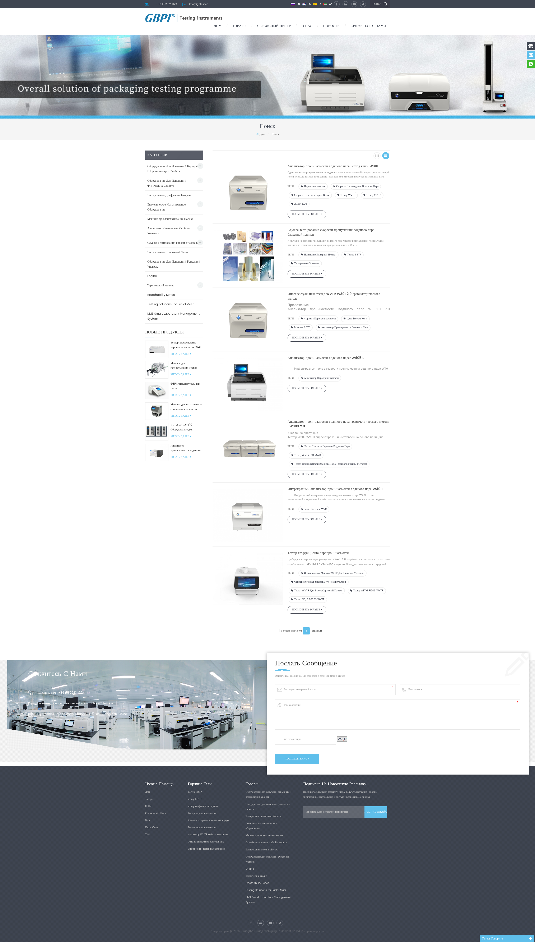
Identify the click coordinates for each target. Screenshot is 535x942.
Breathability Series (161, 294)
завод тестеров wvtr (315, 509)
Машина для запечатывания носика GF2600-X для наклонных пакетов (187, 365)
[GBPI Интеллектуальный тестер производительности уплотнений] (156, 390)
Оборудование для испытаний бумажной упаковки (173, 264)
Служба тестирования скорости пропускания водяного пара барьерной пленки (331, 232)
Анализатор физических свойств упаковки (168, 231)
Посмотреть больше (306, 214)
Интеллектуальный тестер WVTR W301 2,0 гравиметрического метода (334, 296)
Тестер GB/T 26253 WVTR (309, 599)
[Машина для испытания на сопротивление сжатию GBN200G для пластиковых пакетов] (156, 411)
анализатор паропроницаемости (321, 378)
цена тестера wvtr (357, 319)
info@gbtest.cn (198, 4)
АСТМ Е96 (300, 204)
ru (298, 4)
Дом (218, 26)
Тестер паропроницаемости (202, 813)
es (319, 4)
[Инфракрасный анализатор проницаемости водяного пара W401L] (248, 514)
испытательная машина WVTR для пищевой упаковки (334, 573)
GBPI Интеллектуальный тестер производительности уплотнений (185, 386)
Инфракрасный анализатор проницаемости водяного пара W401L (335, 489)
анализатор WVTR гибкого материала (208, 835)
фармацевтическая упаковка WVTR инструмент (320, 582)
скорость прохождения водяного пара (357, 186)
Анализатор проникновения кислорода (208, 820)
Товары (239, 26)
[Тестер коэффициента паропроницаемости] (248, 578)
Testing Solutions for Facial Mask (170, 304)
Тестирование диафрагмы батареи (169, 195)
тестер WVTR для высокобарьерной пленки (318, 591)
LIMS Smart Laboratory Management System (173, 316)
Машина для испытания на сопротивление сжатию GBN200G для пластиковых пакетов (187, 407)
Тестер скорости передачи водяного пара (327, 446)
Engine (152, 276)
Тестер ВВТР (354, 255)
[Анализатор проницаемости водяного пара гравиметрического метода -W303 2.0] (248, 447)
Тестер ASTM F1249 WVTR (368, 591)
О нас (307, 26)
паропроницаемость (314, 186)
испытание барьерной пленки (320, 255)
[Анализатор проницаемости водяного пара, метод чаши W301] (248, 191)
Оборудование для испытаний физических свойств (166, 183)
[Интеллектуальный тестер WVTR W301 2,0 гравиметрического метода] (248, 319)
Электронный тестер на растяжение (206, 849)
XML (147, 835)
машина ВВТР (302, 327)
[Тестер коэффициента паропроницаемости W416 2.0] (156, 349)
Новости (331, 26)
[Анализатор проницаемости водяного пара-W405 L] (248, 383)
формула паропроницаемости (320, 319)
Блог (147, 820)
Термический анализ (160, 285)
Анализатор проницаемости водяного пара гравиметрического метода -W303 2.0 (338, 424)
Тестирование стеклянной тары (167, 252)
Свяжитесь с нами (368, 26)
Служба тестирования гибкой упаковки (172, 242)
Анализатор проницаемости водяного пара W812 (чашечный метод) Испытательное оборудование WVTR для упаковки (186, 448)
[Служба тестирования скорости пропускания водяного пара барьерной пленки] (248, 255)
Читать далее (180, 354)
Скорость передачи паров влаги (311, 195)
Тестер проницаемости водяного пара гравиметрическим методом (330, 464)
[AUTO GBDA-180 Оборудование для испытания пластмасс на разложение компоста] (156, 432)
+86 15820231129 (166, 4)
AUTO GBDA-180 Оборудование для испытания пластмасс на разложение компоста (185, 427)
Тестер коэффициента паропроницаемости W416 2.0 (186, 345)
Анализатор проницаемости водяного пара (344, 327)
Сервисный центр (274, 26)
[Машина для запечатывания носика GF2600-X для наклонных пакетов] (156, 370)
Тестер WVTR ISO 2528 (307, 455)
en (309, 4)
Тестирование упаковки (306, 263)
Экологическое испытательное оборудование (166, 207)
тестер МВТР (373, 195)
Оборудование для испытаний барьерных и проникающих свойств (173, 169)
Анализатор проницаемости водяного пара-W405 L (326, 358)
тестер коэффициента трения (203, 806)
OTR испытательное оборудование (206, 842)
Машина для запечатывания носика (170, 219)
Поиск (376, 4)
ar (330, 4)
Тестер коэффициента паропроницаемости (318, 553)
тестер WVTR (347, 195)
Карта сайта (151, 828)
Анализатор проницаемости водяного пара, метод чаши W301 (333, 166)
